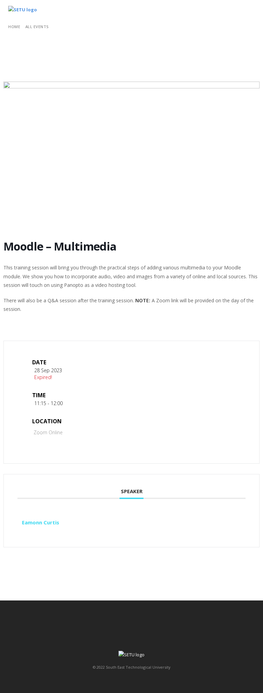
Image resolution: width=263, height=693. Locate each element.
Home (14, 26)
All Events (37, 26)
